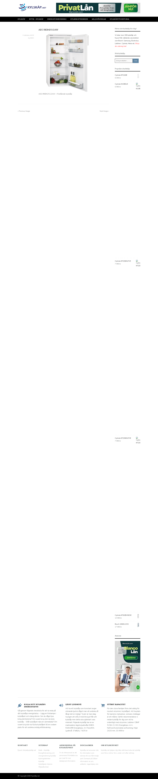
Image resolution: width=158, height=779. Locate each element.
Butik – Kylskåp (36, 19)
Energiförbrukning (57, 19)
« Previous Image (24, 111)
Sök (135, 61)
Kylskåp (21, 19)
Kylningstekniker (79, 19)
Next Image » (104, 111)
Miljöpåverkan (99, 19)
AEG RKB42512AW (48, 29)
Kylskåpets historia (119, 19)
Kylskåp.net (35, 776)
